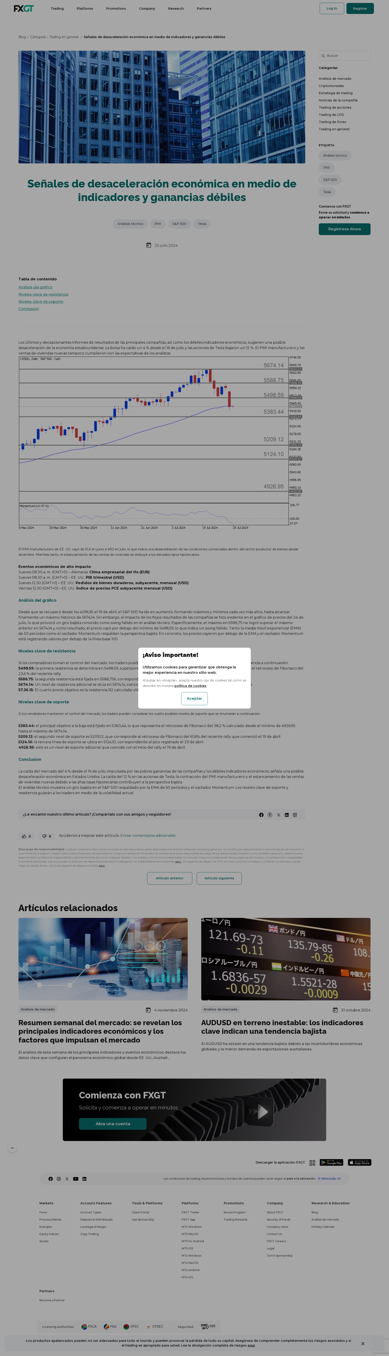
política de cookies (190, 686)
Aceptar (194, 698)
